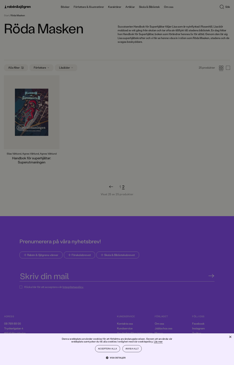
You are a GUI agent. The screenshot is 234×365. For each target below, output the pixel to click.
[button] (117, 357)
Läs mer (158, 341)
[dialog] (117, 182)
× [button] (230, 337)
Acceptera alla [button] (107, 348)
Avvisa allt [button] (132, 348)
